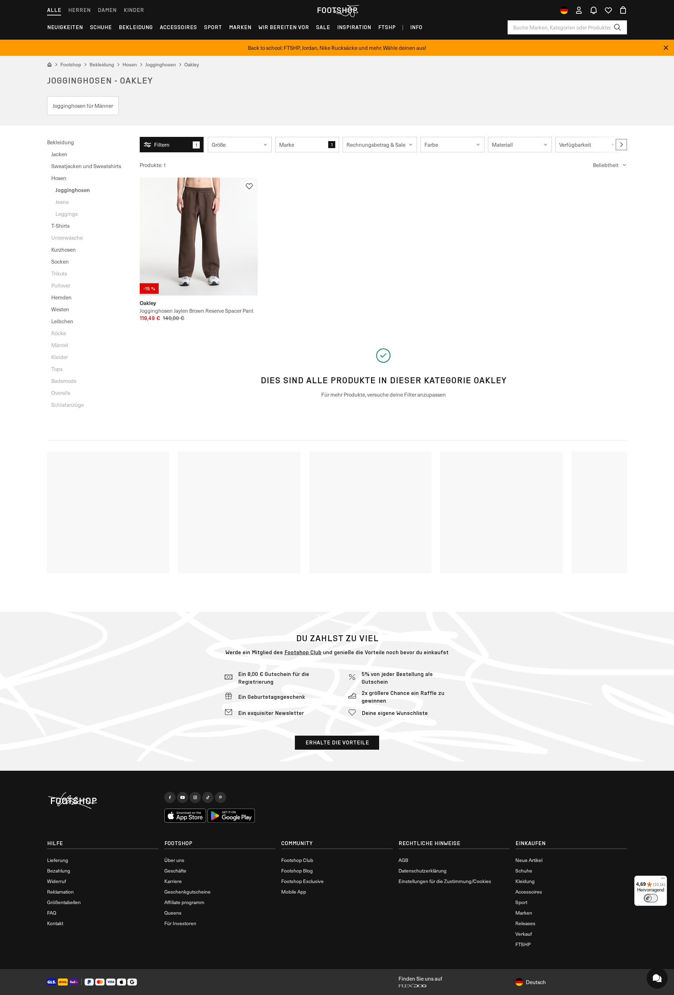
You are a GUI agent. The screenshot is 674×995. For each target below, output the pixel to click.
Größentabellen (64, 902)
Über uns (174, 860)
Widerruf (56, 881)
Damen (107, 10)
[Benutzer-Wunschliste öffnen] (608, 10)
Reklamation (60, 891)
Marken (240, 27)
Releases (525, 923)
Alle (54, 10)
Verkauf (523, 933)
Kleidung (525, 881)
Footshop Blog (297, 870)
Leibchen (62, 321)
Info (416, 27)
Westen (60, 309)
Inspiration (354, 27)
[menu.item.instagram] (195, 797)
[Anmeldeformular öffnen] (579, 10)
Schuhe (101, 27)
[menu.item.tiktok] (207, 797)
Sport (213, 27)
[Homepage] (103, 801)
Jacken (59, 154)
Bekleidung (136, 27)
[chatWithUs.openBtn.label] (657, 978)
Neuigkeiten (65, 27)
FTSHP (387, 27)
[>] (621, 144)
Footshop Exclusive (302, 881)
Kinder (134, 10)
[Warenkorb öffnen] (623, 10)
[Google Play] (231, 816)
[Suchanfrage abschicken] (617, 27)
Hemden (61, 297)
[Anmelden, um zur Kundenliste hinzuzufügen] (249, 186)
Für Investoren (180, 923)
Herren (79, 10)
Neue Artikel (528, 860)
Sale (323, 27)
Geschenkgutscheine (187, 891)
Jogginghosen (72, 189)
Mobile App (293, 891)
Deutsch (536, 982)
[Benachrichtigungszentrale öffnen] (593, 10)
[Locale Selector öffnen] (564, 10)
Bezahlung (58, 870)
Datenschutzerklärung (422, 870)
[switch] (651, 898)
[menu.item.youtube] (182, 797)
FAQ (51, 912)
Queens (172, 912)
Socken (60, 261)
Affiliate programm (184, 902)
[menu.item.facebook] (170, 797)
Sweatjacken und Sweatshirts (86, 166)
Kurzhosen (63, 249)
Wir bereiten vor (283, 27)
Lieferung (57, 860)
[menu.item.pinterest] (220, 797)
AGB (403, 860)
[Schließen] (666, 48)
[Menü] (663, 880)
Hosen (58, 177)
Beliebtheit (606, 164)
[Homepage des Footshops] (337, 10)
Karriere (173, 881)
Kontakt (55, 923)
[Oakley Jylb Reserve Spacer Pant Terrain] (199, 237)
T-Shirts (60, 225)
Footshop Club (303, 652)
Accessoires (178, 27)
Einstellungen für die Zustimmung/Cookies (444, 881)
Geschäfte (175, 870)
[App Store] (185, 816)
